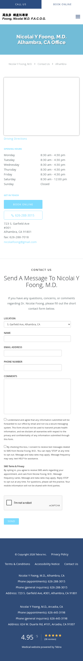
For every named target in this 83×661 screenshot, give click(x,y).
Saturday (35, 179)
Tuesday (34, 160)
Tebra (58, 647)
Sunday (26, 184)
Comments (10, 376)
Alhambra (60, 64)
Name (7, 333)
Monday (34, 155)
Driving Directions (15, 138)
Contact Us (44, 64)
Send (11, 521)
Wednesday (34, 165)
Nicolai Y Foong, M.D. (20, 64)
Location (9, 318)
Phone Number (13, 361)
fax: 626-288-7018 (16, 237)
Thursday (34, 169)
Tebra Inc (41, 554)
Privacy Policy (59, 554)
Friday (34, 174)
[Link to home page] (36, 16)
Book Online (23, 204)
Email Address (13, 347)
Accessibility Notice (47, 564)
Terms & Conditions (17, 564)
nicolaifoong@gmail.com (20, 242)
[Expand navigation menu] (78, 16)
